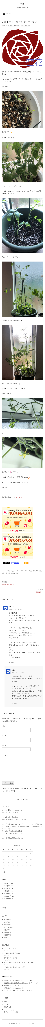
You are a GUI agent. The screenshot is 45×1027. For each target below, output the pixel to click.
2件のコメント (25, 26)
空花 (22, 3)
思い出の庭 (7, 925)
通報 (26, 563)
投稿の (7, 1007)
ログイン (7, 1004)
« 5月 (3, 872)
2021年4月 (7, 886)
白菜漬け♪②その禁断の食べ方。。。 (16, 980)
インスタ (19, 497)
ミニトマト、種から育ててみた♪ (14, 991)
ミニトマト (24, 571)
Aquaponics (7, 919)
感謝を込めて (8, 985)
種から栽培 (15, 573)
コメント (5, 755)
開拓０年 (7, 930)
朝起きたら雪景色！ (9, 584)
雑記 (8, 571)
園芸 (30, 571)
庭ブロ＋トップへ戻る (11, 1012)
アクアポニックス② (10, 949)
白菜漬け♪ (39, 592)
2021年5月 (7, 883)
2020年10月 (7, 899)
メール (5, 736)
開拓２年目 (7, 935)
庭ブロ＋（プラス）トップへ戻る (25, 1023)
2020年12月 (7, 893)
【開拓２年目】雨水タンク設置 (14, 967)
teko (18, 26)
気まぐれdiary (8, 927)
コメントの (9, 1009)
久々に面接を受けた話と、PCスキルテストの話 (19, 962)
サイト (4, 745)
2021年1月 (7, 891)
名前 (4, 726)
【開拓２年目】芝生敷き (12, 953)
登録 (5, 1002)
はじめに (7, 922)
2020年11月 (7, 896)
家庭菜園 (36, 571)
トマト (17, 571)
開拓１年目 (7, 932)
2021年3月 (7, 888)
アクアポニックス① (10, 958)
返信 (12, 662)
